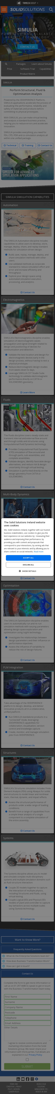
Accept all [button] (28, 558)
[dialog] (27, 547)
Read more (38, 551)
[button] (27, 571)
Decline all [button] (28, 565)
